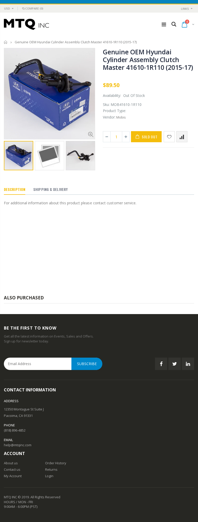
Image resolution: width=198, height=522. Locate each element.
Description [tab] (14, 189)
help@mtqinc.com (17, 445)
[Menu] (164, 24)
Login (49, 476)
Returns (51, 469)
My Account (13, 476)
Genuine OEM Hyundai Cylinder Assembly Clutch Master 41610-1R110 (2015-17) (148, 59)
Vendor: (109, 117)
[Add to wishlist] (169, 136)
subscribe (87, 363)
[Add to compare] (181, 136)
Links (185, 9)
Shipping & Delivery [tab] (50, 189)
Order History (55, 463)
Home (6, 42)
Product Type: (114, 110)
